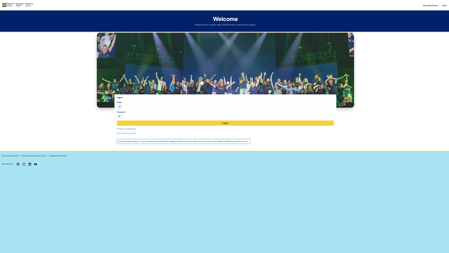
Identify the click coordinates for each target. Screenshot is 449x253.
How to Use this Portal (10, 155)
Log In (444, 5)
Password (121, 112)
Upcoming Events (430, 5)
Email (119, 102)
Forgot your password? (126, 129)
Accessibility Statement (58, 155)
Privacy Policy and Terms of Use (34, 155)
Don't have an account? (126, 133)
